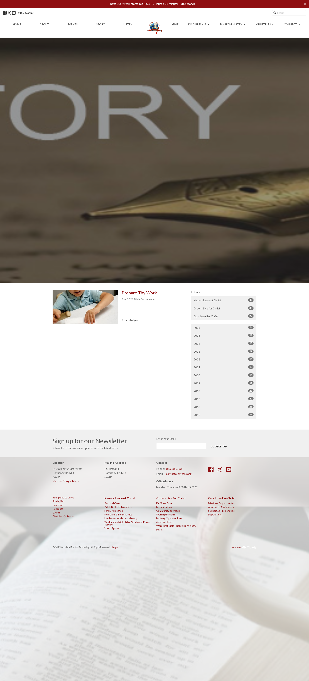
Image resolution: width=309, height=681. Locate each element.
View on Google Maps (66, 481)
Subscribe (219, 446)
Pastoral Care (112, 503)
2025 (223, 335)
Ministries (263, 24)
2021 (223, 367)
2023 (223, 351)
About (44, 24)
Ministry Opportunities (169, 518)
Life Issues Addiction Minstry (120, 518)
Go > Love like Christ (223, 316)
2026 (223, 327)
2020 (223, 375)
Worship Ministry (165, 514)
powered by (242, 550)
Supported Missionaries (221, 510)
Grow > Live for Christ (223, 308)
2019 (223, 383)
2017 (223, 399)
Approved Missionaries (221, 506)
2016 (223, 407)
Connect (290, 24)
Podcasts (58, 508)
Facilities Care (164, 503)
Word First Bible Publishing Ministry (176, 525)
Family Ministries (113, 510)
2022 (223, 359)
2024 (223, 343)
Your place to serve (63, 497)
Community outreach (168, 510)
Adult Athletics (164, 522)
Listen (128, 24)
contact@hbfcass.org (179, 473)
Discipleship (197, 24)
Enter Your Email (166, 438)
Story (100, 24)
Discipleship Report (63, 516)
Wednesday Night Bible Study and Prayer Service (127, 523)
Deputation (214, 514)
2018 (223, 391)
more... (159, 529)
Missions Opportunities (221, 503)
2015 (223, 414)
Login (115, 547)
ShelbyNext (59, 501)
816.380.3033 (26, 12)
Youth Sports (111, 528)
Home (17, 24)
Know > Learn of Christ (223, 300)
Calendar (58, 504)
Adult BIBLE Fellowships (118, 506)
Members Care (164, 506)
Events (72, 24)
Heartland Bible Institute (118, 514)
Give (175, 24)
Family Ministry (230, 24)
